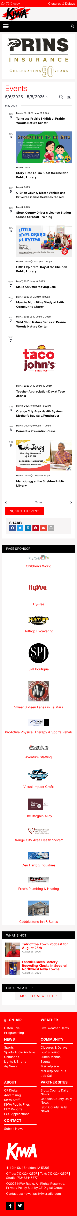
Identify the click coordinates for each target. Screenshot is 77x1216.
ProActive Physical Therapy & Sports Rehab (38, 732)
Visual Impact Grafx (38, 787)
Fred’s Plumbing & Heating (38, 889)
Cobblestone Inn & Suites (38, 922)
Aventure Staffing (38, 757)
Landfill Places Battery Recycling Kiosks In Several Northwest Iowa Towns (44, 965)
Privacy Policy (16, 1188)
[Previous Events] (6, 502)
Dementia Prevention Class (36, 431)
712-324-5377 (27, 1178)
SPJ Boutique (39, 669)
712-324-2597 (27, 1174)
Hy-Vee (38, 604)
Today (38, 502)
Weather (49, 1020)
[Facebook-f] (10, 1206)
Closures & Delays (61, 4)
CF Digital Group (51, 1188)
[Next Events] (70, 502)
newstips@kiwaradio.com (42, 1194)
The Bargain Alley (38, 816)
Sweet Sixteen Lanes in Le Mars (38, 707)
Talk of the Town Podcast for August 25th (45, 946)
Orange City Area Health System (38, 840)
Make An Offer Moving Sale (36, 286)
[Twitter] (20, 1206)
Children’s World (38, 566)
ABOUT (10, 1082)
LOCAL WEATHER (19, 988)
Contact (12, 1120)
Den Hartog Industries (38, 865)
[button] (5, 26)
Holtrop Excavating (38, 631)
